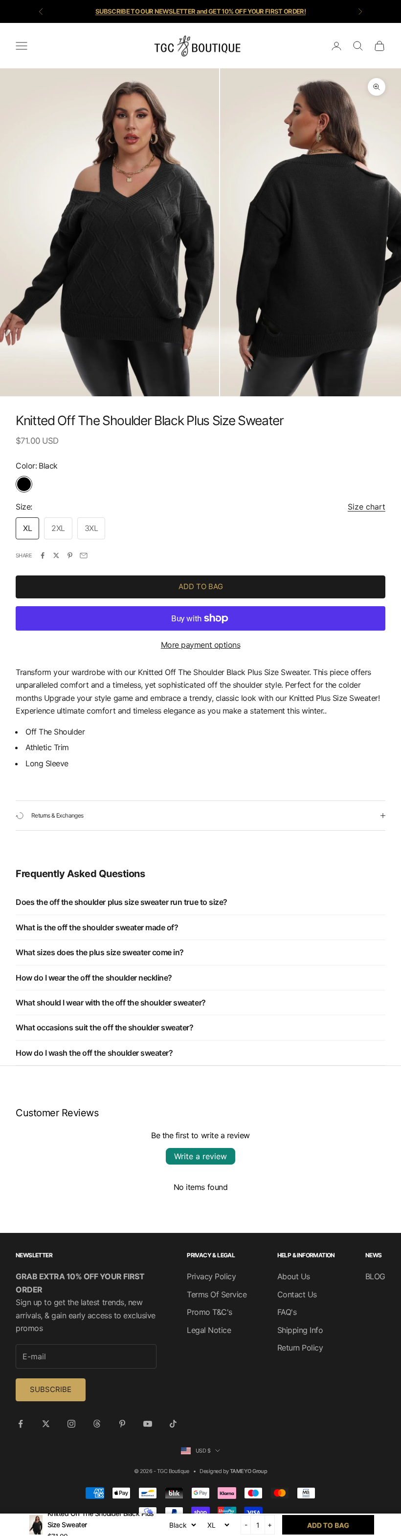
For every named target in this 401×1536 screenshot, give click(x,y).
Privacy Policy (211, 1276)
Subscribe (50, 1389)
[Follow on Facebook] (20, 1424)
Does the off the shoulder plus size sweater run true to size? (121, 902)
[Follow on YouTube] (148, 1424)
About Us (293, 1276)
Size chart (366, 507)
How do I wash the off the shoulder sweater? (94, 1053)
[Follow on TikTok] (173, 1424)
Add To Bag (200, 586)
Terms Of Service (216, 1294)
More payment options (200, 645)
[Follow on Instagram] (71, 1424)
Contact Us (297, 1294)
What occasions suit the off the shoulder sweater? (104, 1027)
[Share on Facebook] (42, 555)
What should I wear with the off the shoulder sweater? (111, 1002)
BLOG (375, 1276)
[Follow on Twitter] (46, 1424)
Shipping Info (300, 1330)
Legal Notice (209, 1330)
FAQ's (287, 1312)
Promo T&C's (209, 1312)
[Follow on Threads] (97, 1424)
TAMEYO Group (248, 1471)
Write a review (200, 1156)
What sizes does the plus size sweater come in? (100, 952)
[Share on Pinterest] (70, 555)
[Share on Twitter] (56, 555)
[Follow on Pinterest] (122, 1424)
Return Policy (300, 1347)
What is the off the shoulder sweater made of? (97, 927)
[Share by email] (84, 555)
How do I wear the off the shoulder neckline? (94, 978)
